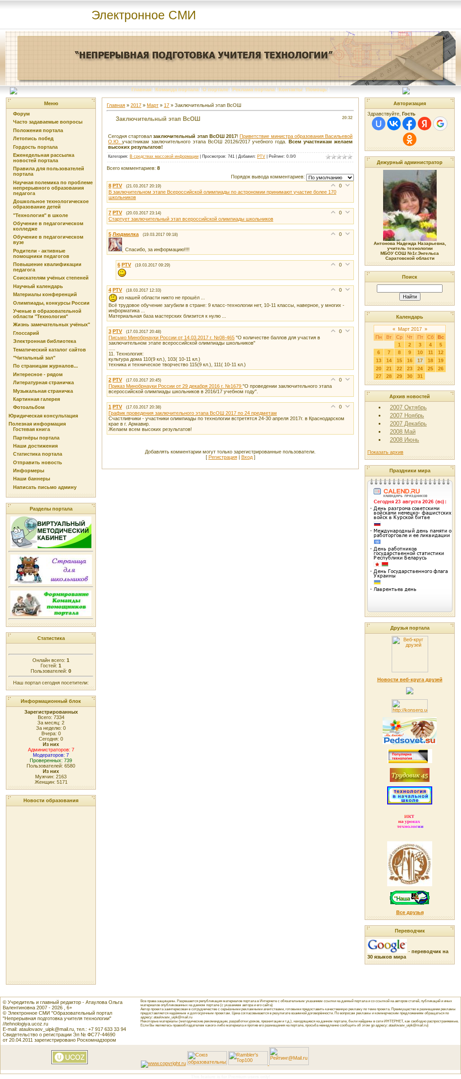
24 (420, 368)
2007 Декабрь (408, 423)
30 (409, 376)
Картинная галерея (36, 399)
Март (152, 105)
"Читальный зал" (34, 357)
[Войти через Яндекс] (424, 123)
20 (378, 368)
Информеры (28, 470)
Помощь (316, 89)
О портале (215, 89)
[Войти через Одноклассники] (409, 139)
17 (166, 105)
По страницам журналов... (45, 366)
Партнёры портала (36, 437)
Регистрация (222, 457)
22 (399, 368)
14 (389, 360)
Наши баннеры (31, 478)
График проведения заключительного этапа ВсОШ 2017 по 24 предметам (192, 413)
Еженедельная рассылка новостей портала (43, 157)
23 (409, 368)
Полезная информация (37, 423)
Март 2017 (410, 329)
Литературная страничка (43, 382)
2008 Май (403, 431)
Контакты (290, 89)
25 (430, 368)
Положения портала (38, 130)
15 (399, 360)
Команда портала (177, 89)
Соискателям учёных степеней (51, 277)
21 (389, 368)
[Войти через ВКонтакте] (394, 123)
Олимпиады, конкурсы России (51, 303)
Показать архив (385, 452)
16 (409, 360)
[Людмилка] (116, 249)
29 (399, 376)
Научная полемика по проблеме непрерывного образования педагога (53, 188)
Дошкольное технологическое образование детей (51, 204)
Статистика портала (37, 454)
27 (378, 376)
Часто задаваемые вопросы (47, 121)
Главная (141, 89)
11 (430, 352)
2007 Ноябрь (407, 415)
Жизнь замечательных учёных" (51, 324)
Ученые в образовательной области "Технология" (47, 313)
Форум (21, 113)
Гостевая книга (31, 429)
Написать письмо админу (45, 487)
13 (378, 360)
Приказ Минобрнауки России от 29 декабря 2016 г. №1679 (175, 386)
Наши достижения (35, 445)
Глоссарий (26, 333)
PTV (261, 156)
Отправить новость (37, 462)
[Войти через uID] (378, 123)
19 (440, 360)
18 (430, 360)
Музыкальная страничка (43, 391)
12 (440, 352)
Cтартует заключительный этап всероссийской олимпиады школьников (190, 219)
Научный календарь (38, 286)
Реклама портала (253, 89)
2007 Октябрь (408, 407)
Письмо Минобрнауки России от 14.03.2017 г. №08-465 (171, 337)
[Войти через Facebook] (409, 123)
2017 (136, 105)
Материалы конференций (45, 294)
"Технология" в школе (40, 215)
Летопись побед (33, 138)
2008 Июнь (404, 439)
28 (389, 376)
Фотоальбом (29, 407)
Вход (247, 457)
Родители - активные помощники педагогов (41, 253)
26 (440, 368)
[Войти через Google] (440, 123)
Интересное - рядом (38, 374)
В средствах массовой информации (164, 156)
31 (420, 376)
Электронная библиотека (44, 341)
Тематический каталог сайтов (49, 349)
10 (420, 352)
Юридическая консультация (43, 415)
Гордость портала (35, 147)
